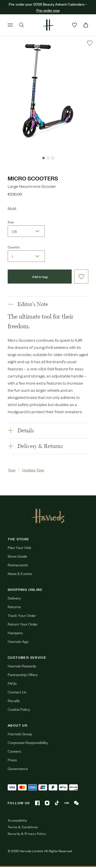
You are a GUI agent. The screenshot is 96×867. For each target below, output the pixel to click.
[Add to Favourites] (90, 43)
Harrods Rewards (22, 665)
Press (12, 759)
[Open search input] (21, 25)
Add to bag (40, 276)
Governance (18, 768)
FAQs (12, 683)
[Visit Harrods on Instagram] (47, 803)
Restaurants (18, 564)
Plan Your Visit (19, 547)
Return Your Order (23, 624)
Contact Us (17, 691)
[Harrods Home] (48, 25)
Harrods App (18, 641)
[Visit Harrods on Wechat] (76, 803)
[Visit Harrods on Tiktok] (57, 803)
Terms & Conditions (23, 827)
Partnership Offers (23, 674)
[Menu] (10, 25)
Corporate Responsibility (28, 742)
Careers (14, 751)
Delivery (14, 598)
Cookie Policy (19, 709)
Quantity (14, 247)
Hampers (15, 632)
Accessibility (17, 820)
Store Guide (17, 556)
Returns (14, 606)
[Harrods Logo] (48, 515)
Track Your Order (22, 615)
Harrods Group (20, 733)
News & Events (20, 573)
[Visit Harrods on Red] (66, 803)
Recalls (14, 700)
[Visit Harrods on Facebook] (37, 803)
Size (11, 221)
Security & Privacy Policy (27, 833)
